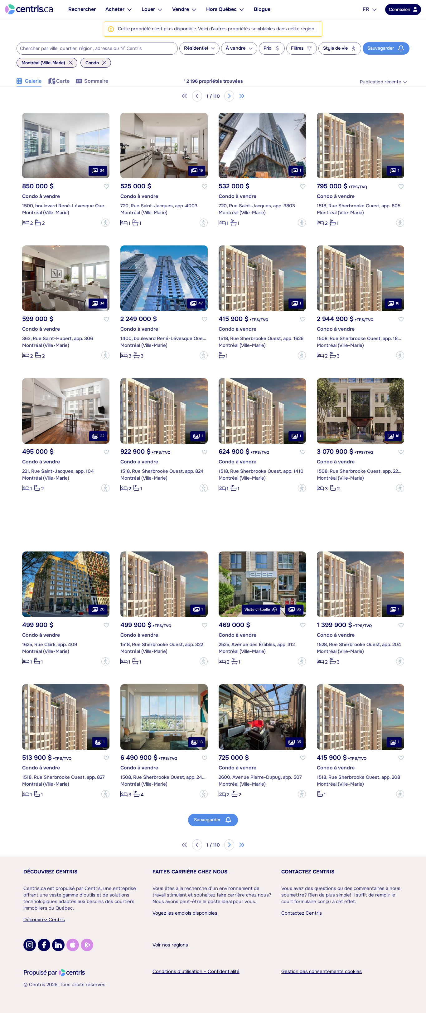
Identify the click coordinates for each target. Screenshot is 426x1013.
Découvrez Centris (50, 871)
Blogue (262, 9)
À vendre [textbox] (236, 48)
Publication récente (380, 82)
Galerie (33, 81)
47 (200, 303)
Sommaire (96, 81)
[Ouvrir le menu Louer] (159, 9)
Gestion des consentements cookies (321, 971)
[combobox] (97, 48)
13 (201, 741)
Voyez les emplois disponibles (184, 913)
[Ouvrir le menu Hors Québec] (241, 9)
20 (102, 609)
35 (299, 609)
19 (201, 170)
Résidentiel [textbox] (196, 48)
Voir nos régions (170, 945)
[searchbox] (93, 48)
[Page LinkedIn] (58, 945)
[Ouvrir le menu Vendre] (193, 9)
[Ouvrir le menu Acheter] (129, 9)
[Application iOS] (72, 945)
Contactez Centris (308, 871)
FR (366, 9)
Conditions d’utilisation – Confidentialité (196, 971)
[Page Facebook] (44, 945)
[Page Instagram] (29, 945)
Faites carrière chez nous (190, 871)
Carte (63, 81)
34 (102, 170)
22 (102, 435)
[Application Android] (87, 945)
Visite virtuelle (257, 609)
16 (397, 303)
